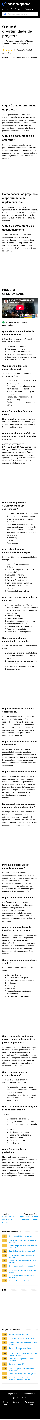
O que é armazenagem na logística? (22, 1338)
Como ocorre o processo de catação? (8, 1219)
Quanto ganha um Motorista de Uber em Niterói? (23, 1343)
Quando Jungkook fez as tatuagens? (22, 1251)
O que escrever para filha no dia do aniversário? (21, 1276)
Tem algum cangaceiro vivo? (19, 1334)
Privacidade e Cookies (30, 1403)
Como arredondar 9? (16, 1364)
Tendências (15, 9)
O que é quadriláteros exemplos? (20, 1236)
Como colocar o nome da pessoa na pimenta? (22, 1256)
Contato (16, 1402)
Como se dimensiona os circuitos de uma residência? (21, 1349)
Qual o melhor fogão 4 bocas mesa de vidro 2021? (22, 1241)
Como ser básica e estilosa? (19, 1281)
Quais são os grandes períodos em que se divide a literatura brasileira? (23, 1379)
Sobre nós (5, 1403)
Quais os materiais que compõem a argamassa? (21, 1369)
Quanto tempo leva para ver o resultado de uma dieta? (23, 1246)
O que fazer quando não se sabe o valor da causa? (23, 1271)
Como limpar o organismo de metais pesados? (22, 1359)
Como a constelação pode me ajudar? (22, 1374)
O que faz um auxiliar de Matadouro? (22, 1266)
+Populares (28, 9)
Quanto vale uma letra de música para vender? (22, 1261)
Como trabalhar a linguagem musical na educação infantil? (23, 1354)
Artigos (5, 9)
